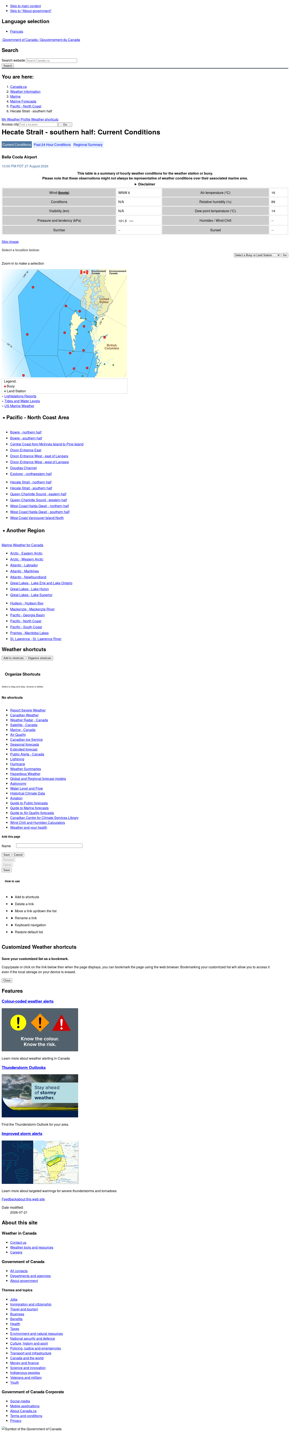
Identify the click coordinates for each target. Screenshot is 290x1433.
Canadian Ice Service (26, 739)
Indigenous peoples (25, 1372)
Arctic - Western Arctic (26, 559)
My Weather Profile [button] (16, 119)
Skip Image (10, 241)
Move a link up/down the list (35, 910)
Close (6, 980)
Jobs (13, 1299)
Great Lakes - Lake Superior (31, 594)
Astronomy (18, 783)
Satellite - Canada (23, 724)
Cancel (18, 854)
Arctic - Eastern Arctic (26, 553)
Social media (20, 1401)
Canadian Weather (24, 715)
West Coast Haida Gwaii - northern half (39, 505)
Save (6, 854)
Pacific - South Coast (26, 626)
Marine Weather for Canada (22, 544)
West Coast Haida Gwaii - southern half (39, 511)
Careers (16, 1252)
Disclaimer (146, 184)
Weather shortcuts (44, 119)
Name (6, 845)
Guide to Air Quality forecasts (32, 812)
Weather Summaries (25, 768)
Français (16, 31)
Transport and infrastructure (30, 1353)
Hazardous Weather (25, 773)
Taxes (14, 1328)
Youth (14, 1382)
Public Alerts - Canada (27, 754)
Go (65, 124)
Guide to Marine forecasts (29, 807)
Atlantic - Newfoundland (28, 577)
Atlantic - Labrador (24, 565)
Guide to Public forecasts (29, 803)
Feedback (23, 1199)
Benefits (16, 1318)
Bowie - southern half (26, 438)
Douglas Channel (23, 467)
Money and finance (24, 1362)
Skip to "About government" (31, 10)
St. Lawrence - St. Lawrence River (35, 638)
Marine (15, 96)
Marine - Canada (22, 729)
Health (15, 1323)
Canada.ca (18, 86)
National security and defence (32, 1338)
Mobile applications (24, 1405)
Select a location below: (21, 249)
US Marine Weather (19, 405)
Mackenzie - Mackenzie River (32, 609)
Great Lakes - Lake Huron (29, 588)
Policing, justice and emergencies (35, 1348)
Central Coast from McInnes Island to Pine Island (46, 444)
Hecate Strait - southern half (31, 488)
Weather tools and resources (31, 1247)
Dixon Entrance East (25, 450)
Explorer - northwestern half (31, 473)
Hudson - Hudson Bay (27, 603)
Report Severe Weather (28, 710)
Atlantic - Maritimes (24, 571)
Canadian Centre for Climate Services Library (44, 817)
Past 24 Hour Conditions (52, 144)
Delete (7, 865)
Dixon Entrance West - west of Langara (39, 461)
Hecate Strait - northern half (30, 482)
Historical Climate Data (27, 793)
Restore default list (29, 931)
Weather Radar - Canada (29, 719)
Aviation (16, 798)
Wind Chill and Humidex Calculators (37, 822)
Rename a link (26, 917)
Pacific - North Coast (25, 106)
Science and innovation (28, 1367)
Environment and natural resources (36, 1333)
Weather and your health (28, 827)
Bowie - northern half (25, 432)
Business (17, 1314)
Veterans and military (26, 1377)
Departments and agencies (30, 1275)
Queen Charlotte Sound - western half (38, 499)
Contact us (18, 1242)
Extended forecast (23, 749)
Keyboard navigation (30, 924)
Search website (13, 60)
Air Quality (18, 734)
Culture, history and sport (29, 1343)
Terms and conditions (26, 1415)
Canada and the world (27, 1357)
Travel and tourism (24, 1309)
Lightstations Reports (20, 396)
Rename (8, 859)
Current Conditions (17, 144)
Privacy (15, 1420)
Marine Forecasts (23, 101)
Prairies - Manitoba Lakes (29, 632)
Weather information (25, 91)
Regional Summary (88, 144)
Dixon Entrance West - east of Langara (39, 455)
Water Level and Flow (26, 788)
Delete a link (24, 903)
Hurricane (17, 763)
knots (63, 192)
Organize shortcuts (39, 658)
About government (24, 1280)
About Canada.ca (23, 1410)
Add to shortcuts (13, 658)
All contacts (19, 1270)
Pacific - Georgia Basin (27, 615)
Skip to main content (25, 5)
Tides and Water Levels (22, 400)
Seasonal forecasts (24, 744)
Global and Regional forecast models (38, 778)
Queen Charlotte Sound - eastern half (38, 493)
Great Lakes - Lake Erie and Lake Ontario (41, 582)
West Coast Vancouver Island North (37, 517)
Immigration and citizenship (30, 1304)
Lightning (17, 759)
